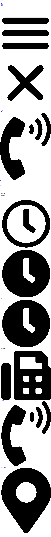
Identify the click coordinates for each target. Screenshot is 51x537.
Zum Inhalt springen (2, 0)
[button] (25, 57)
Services (2, 110)
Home (2, 3)
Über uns (2, 4)
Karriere (2, 5)
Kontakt (2, 111)
